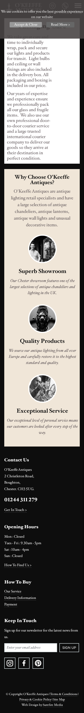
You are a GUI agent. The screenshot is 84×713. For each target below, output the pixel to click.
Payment (10, 604)
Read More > (60, 24)
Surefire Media (53, 705)
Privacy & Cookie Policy (35, 700)
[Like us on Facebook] (24, 663)
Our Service (12, 591)
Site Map (59, 700)
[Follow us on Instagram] (9, 663)
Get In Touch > (15, 510)
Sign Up (69, 647)
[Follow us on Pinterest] (38, 663)
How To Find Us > (17, 565)
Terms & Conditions (63, 694)
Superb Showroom (42, 271)
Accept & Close (25, 24)
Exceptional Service (42, 411)
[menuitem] (42, 591)
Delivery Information (20, 598)
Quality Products (42, 341)
